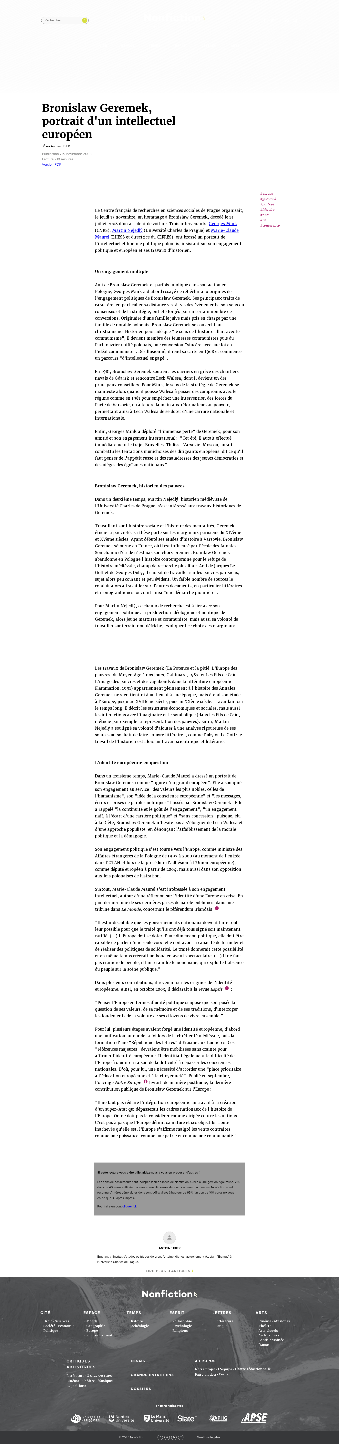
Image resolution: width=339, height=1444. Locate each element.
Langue (221, 1326)
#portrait (267, 204)
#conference (270, 226)
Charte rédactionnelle (253, 1369)
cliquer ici (129, 1206)
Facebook (160, 1437)
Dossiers (141, 1389)
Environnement (99, 1335)
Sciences (62, 1321)
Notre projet (205, 1369)
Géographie (95, 1326)
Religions (180, 1331)
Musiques (282, 1321)
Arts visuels (268, 1331)
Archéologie (139, 1326)
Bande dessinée (271, 1340)
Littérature (224, 1321)
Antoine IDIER (60, 146)
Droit (47, 1321)
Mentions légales (208, 1437)
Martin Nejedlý (127, 230)
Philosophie (182, 1321)
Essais (138, 1361)
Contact (225, 1374)
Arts (235, 45)
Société (49, 1326)
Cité (103, 45)
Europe (92, 1331)
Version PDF (51, 164)
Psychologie (182, 1326)
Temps (155, 45)
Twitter (167, 1437)
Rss (287, 20)
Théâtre (265, 1326)
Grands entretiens (152, 1375)
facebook (264, 20)
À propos (205, 1361)
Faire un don (205, 1374)
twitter (272, 20)
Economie (66, 1326)
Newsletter (295, 20)
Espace (128, 45)
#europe (266, 193)
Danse (264, 1345)
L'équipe (225, 1369)
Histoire (136, 1321)
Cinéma (265, 1321)
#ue (263, 220)
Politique (50, 1331)
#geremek (268, 199)
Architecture (269, 1335)
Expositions (76, 1386)
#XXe (264, 215)
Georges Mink (223, 223)
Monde (92, 1321)
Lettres (208, 45)
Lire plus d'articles (168, 1271)
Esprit (181, 45)
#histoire (267, 210)
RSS (174, 1437)
